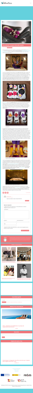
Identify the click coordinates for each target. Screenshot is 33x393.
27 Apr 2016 (4, 47)
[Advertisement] (16, 13)
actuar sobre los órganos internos (13, 163)
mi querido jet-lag (22, 167)
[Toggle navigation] (31, 3)
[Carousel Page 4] (17, 328)
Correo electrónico (20, 220)
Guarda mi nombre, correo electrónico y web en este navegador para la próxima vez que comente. (16, 228)
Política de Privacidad (16, 368)
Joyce (29, 47)
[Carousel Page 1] (15, 328)
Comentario (6, 209)
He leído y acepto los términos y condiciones (14, 302)
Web (4, 223)
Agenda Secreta (9, 47)
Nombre (5, 220)
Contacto (16, 371)
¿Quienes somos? (17, 369)
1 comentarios (28, 192)
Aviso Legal (17, 370)
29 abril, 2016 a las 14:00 (10, 197)
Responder (27, 200)
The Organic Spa (17, 187)
